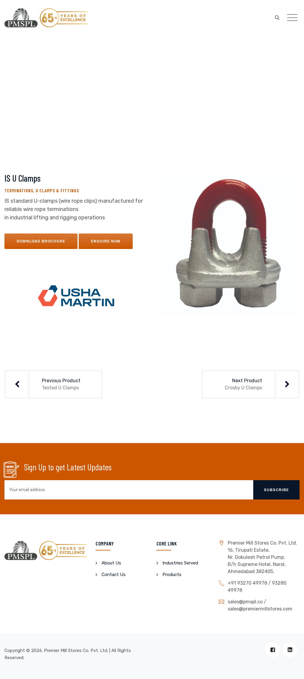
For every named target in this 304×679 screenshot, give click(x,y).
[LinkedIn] (289, 649)
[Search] (277, 17)
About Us (111, 563)
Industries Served (180, 563)
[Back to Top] (291, 669)
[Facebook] (272, 649)
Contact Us (114, 574)
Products (171, 574)
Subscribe (276, 490)
